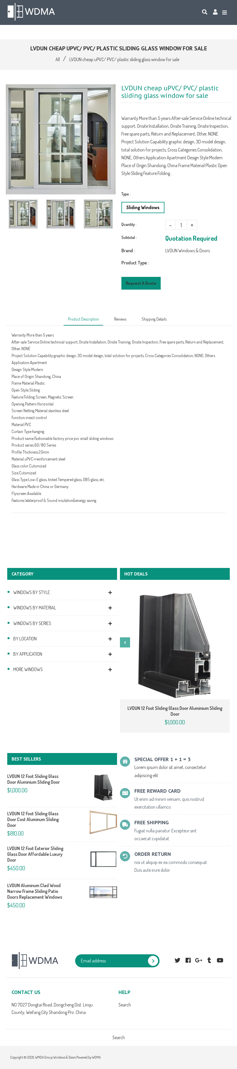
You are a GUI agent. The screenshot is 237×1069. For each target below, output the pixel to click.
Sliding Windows (143, 207)
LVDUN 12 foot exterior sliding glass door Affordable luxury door (35, 854)
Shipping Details (154, 319)
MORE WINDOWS (28, 669)
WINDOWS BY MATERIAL (34, 608)
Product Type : (135, 263)
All (57, 59)
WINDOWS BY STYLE (31, 592)
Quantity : (128, 224)
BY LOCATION (25, 639)
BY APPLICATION (27, 654)
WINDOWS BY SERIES (32, 623)
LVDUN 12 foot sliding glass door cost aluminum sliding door (33, 819)
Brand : (128, 250)
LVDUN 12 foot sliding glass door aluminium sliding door (174, 711)
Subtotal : (129, 237)
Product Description (83, 319)
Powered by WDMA (88, 1057)
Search (124, 1005)
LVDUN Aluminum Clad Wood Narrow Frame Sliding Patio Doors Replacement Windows (34, 891)
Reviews (120, 319)
